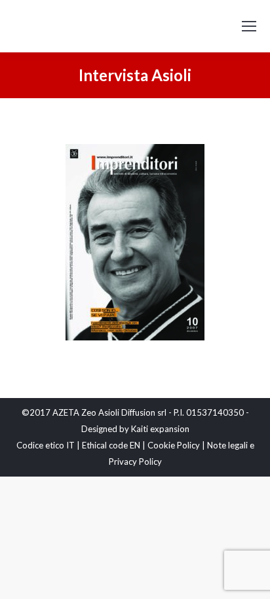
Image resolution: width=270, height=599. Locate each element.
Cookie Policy (173, 445)
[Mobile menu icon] (249, 26)
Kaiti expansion (160, 429)
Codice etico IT (45, 445)
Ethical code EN (111, 445)
